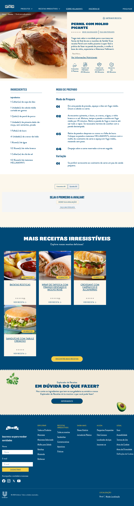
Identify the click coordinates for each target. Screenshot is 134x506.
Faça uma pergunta (67, 207)
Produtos (25, 9)
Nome (4, 446)
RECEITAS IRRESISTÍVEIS (48, 9)
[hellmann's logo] (9, 6)
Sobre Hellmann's (74, 9)
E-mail (4, 458)
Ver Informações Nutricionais (84, 57)
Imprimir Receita (113, 18)
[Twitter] (13, 480)
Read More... (76, 53)
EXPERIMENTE (67, 401)
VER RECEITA (19, 302)
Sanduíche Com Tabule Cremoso (20, 339)
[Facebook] (3, 480)
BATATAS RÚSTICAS (20, 284)
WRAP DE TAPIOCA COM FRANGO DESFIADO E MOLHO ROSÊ (55, 287)
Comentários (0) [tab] (61, 186)
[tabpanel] (67, 205)
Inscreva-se (94, 9)
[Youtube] (19, 480)
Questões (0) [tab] (73, 186)
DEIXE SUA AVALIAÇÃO (67, 202)
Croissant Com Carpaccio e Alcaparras (90, 287)
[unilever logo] (5, 494)
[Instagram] (8, 480)
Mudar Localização (113, 496)
